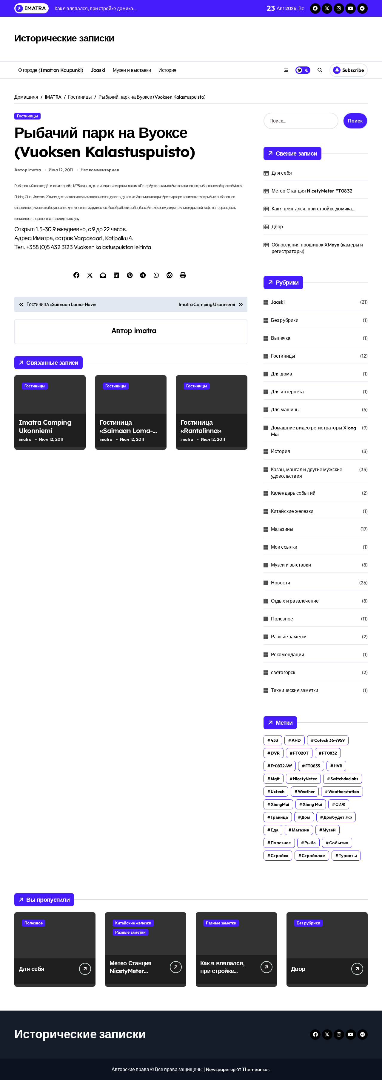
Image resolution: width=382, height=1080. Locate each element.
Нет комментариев (100, 170)
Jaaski (98, 70)
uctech (277, 791)
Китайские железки (292, 511)
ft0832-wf (281, 766)
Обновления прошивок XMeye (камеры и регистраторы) (317, 248)
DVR (275, 753)
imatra (145, 330)
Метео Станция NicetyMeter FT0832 (312, 191)
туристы (348, 855)
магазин (300, 830)
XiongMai (280, 804)
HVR (338, 766)
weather (306, 791)
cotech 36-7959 (329, 740)
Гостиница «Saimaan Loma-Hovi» (126, 430)
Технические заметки (294, 690)
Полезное (282, 619)
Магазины (282, 529)
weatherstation (343, 791)
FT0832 (329, 753)
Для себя (282, 173)
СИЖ (340, 804)
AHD (296, 740)
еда (274, 830)
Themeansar (255, 1069)
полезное (281, 842)
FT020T (301, 753)
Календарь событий (293, 493)
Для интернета (287, 392)
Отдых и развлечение (295, 601)
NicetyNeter (305, 778)
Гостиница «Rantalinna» (201, 426)
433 (274, 740)
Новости (280, 583)
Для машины (285, 409)
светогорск (283, 672)
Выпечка (280, 338)
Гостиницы (27, 116)
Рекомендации (287, 654)
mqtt (275, 778)
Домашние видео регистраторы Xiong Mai (313, 431)
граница (279, 817)
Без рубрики (284, 320)
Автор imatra (27, 170)
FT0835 (312, 766)
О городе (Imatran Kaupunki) (50, 70)
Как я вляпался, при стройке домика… (314, 209)
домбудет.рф (338, 817)
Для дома (281, 374)
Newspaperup (220, 1069)
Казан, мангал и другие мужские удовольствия (307, 472)
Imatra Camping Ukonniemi (45, 426)
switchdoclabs (344, 778)
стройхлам (313, 855)
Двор (277, 226)
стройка (279, 855)
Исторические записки (64, 38)
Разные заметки (289, 637)
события (338, 842)
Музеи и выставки (132, 70)
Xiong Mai (312, 804)
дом (305, 817)
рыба (310, 842)
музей (329, 830)
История (167, 70)
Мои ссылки (284, 547)
